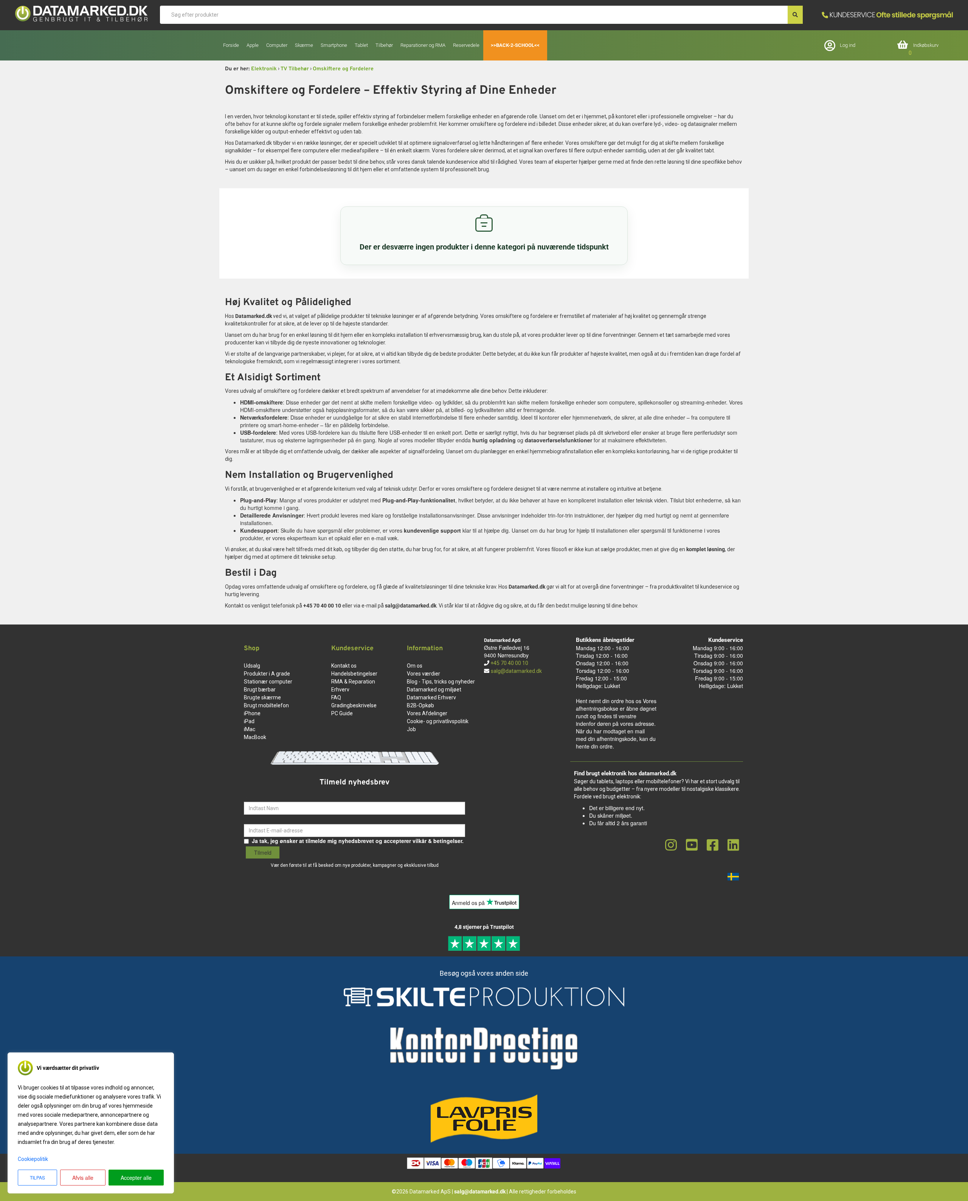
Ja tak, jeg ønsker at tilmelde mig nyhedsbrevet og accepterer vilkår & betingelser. (358, 841)
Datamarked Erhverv (431, 697)
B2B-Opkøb (420, 705)
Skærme (304, 45)
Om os (414, 666)
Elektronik (264, 69)
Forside (231, 45)
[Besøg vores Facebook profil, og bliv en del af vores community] (712, 845)
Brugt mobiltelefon (266, 705)
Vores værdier (423, 674)
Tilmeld (262, 852)
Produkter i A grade (267, 674)
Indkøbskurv (926, 45)
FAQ (336, 697)
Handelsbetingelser (354, 674)
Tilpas (37, 1177)
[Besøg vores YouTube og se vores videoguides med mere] (692, 845)
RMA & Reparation (353, 682)
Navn (250, 796)
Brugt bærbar (260, 690)
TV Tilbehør (295, 69)
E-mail (252, 818)
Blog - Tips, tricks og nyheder (441, 682)
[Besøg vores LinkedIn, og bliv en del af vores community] (733, 845)
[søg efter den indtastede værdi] (795, 15)
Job (411, 729)
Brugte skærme (262, 697)
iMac (249, 729)
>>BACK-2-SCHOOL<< (515, 45)
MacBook (255, 737)
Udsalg (252, 666)
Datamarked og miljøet (434, 690)
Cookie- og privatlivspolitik (437, 721)
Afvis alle (82, 1177)
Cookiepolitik (33, 1159)
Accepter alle (136, 1177)
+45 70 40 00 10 (508, 663)
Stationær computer (268, 682)
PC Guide (342, 713)
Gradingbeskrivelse (354, 705)
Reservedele (466, 45)
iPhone (252, 713)
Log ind (847, 45)
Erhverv (340, 690)
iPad (249, 721)
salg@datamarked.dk (516, 671)
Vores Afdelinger (427, 713)
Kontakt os (344, 666)
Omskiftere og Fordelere (343, 69)
